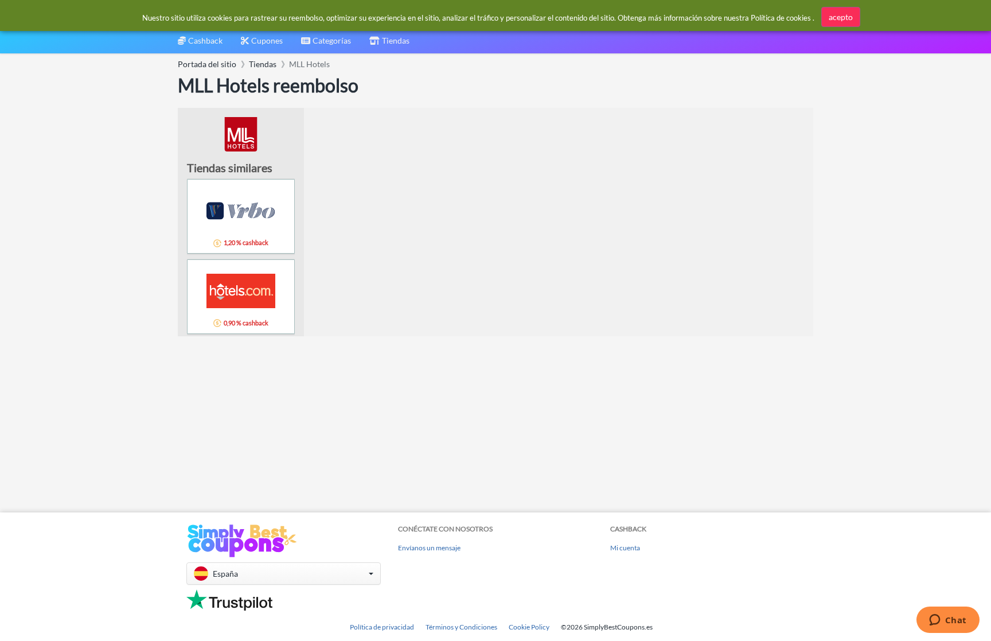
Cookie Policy (529, 627)
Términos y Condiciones (461, 627)
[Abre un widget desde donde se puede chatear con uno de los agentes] (948, 621)
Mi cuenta (625, 547)
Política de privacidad (382, 627)
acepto (841, 17)
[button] (283, 573)
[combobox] (326, 44)
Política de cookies (781, 17)
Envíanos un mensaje (429, 547)
